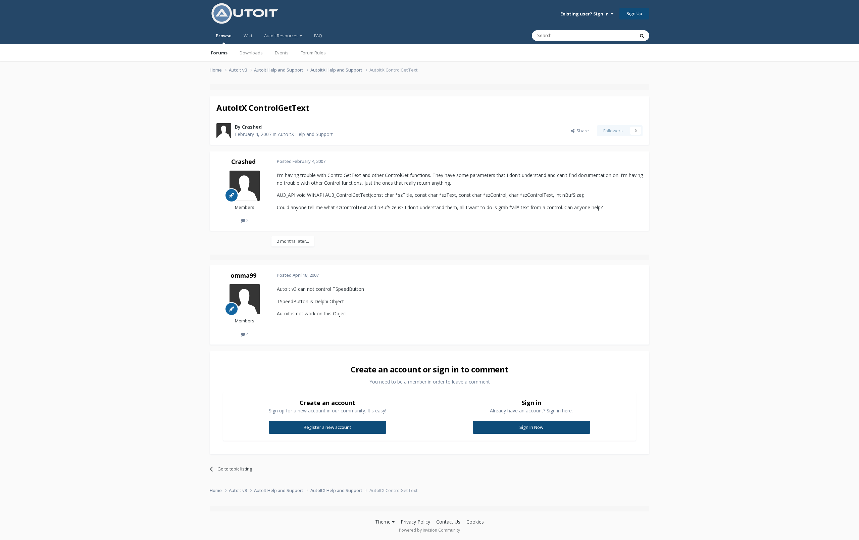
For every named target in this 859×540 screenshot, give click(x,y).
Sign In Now (531, 427)
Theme (383, 522)
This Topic (615, 35)
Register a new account (327, 427)
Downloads (251, 53)
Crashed (252, 127)
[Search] (642, 35)
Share (581, 131)
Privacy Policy (415, 522)
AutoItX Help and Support (305, 134)
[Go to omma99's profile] (245, 299)
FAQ (318, 36)
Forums (219, 53)
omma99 (243, 275)
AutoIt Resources (282, 36)
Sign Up (634, 13)
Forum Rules (313, 53)
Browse (224, 36)
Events (282, 53)
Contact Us (448, 522)
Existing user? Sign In (585, 14)
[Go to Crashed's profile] (223, 130)
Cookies (475, 522)
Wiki (248, 36)
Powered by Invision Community (429, 530)
